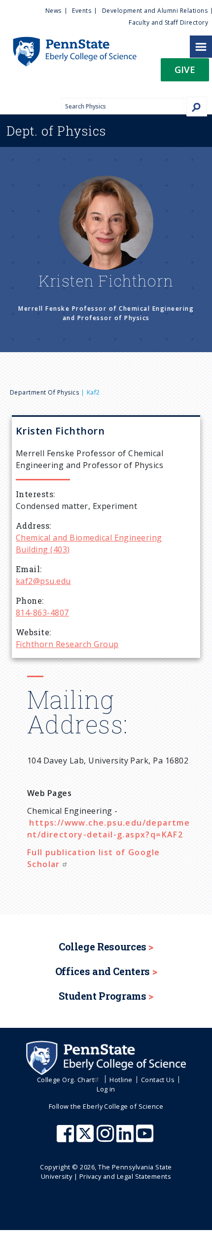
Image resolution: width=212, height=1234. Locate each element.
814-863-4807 (42, 612)
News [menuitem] (53, 10)
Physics (56, 130)
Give (185, 69)
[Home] (68, 41)
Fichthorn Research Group (67, 644)
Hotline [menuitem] (120, 1079)
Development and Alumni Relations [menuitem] (155, 10)
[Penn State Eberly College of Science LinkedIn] (126, 1138)
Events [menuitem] (81, 10)
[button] (185, 72)
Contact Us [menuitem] (158, 1079)
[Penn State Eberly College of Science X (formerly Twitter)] (86, 1138)
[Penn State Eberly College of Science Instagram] (106, 1138)
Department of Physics (44, 392)
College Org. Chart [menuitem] (66, 1079)
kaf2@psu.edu (43, 581)
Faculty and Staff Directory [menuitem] (168, 22)
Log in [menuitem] (106, 1089)
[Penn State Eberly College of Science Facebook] (66, 1138)
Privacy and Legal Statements (125, 1176)
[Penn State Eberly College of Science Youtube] (145, 1138)
